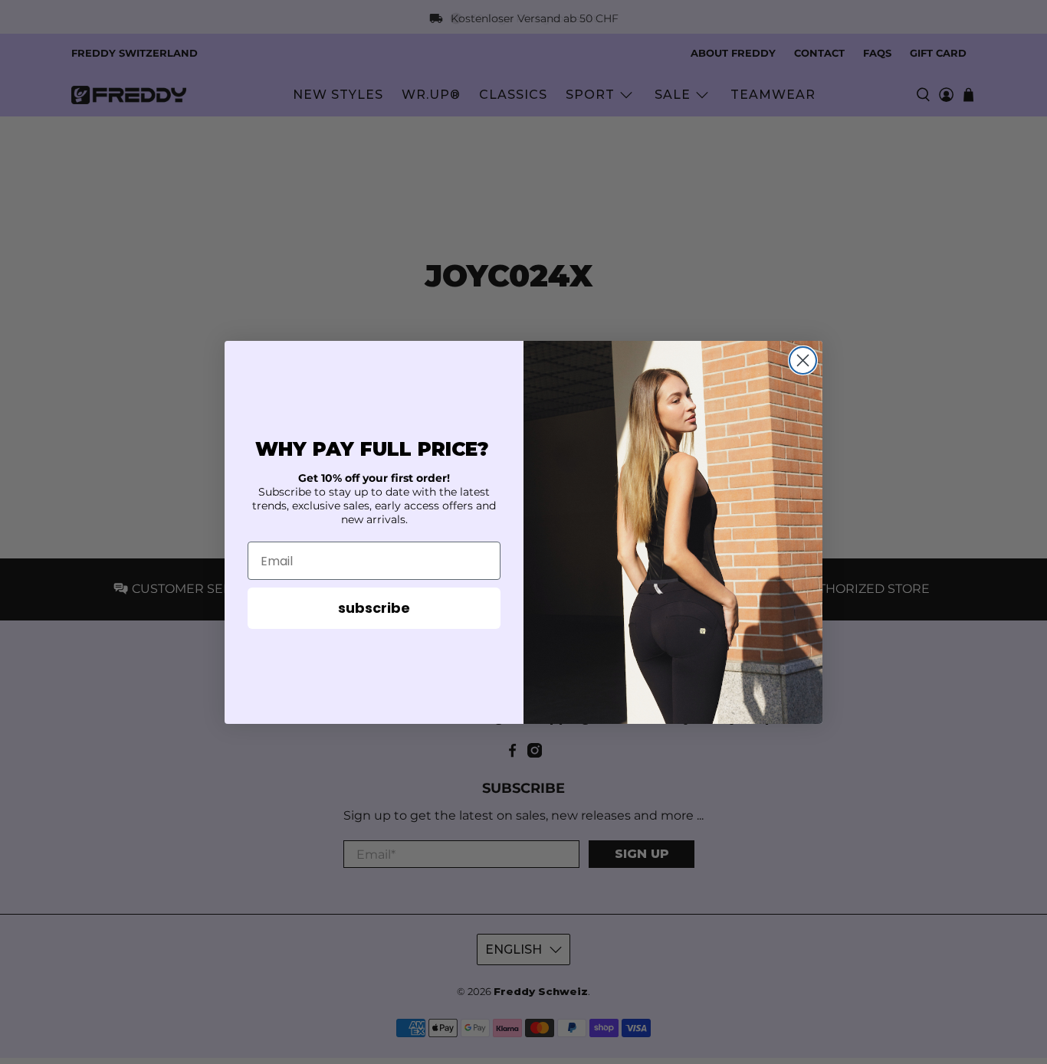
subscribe (374, 607)
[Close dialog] (802, 360)
